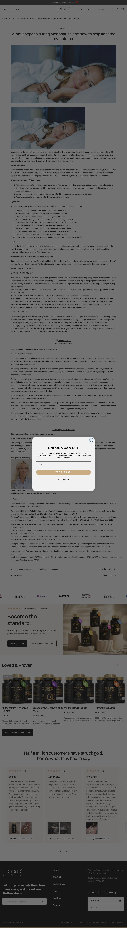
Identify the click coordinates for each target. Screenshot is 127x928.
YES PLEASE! (63, 472)
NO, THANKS (63, 480)
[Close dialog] (91, 440)
